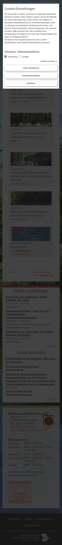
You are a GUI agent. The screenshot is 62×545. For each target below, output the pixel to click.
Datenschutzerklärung (28, 51)
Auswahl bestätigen (31, 76)
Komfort (25, 57)
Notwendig (12, 57)
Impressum (10, 51)
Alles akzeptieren (31, 68)
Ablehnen (31, 83)
